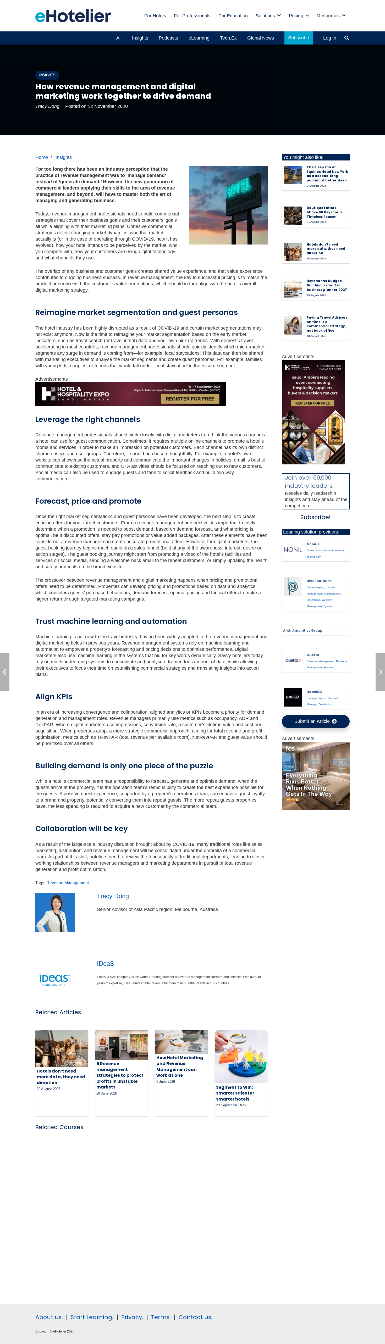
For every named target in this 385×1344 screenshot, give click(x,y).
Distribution (325, 704)
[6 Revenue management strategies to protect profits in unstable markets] (121, 1044)
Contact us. (195, 1317)
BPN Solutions (319, 581)
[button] (279, 16)
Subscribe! (315, 517)
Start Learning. (91, 1317)
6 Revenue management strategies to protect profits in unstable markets (120, 1075)
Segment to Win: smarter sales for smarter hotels (235, 1093)
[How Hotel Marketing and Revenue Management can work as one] (181, 1042)
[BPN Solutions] (293, 586)
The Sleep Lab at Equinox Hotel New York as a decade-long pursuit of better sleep (327, 173)
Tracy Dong (47, 106)
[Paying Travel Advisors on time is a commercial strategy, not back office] (293, 325)
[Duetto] (293, 660)
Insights (64, 157)
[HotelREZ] (293, 697)
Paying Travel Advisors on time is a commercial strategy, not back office (327, 324)
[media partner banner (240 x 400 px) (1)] (313, 462)
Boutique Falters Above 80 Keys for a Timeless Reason (324, 212)
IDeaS (105, 963)
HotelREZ (314, 692)
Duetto (313, 655)
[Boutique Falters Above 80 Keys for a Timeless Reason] (293, 216)
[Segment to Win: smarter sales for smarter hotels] (241, 1056)
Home (41, 157)
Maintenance (332, 593)
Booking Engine (316, 698)
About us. (49, 1317)
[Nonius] (293, 549)
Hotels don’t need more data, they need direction (61, 1077)
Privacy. (132, 1317)
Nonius (313, 544)
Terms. (161, 1317)
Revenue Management (67, 882)
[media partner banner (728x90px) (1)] (130, 404)
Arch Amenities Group (302, 630)
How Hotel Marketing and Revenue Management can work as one (179, 1066)
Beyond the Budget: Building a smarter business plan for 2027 (327, 285)
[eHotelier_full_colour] (73, 15)
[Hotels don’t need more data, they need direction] (61, 1048)
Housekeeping (315, 587)
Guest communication (320, 550)
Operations (313, 599)
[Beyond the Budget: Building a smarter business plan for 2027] (293, 289)
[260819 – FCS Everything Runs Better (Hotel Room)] (316, 808)
